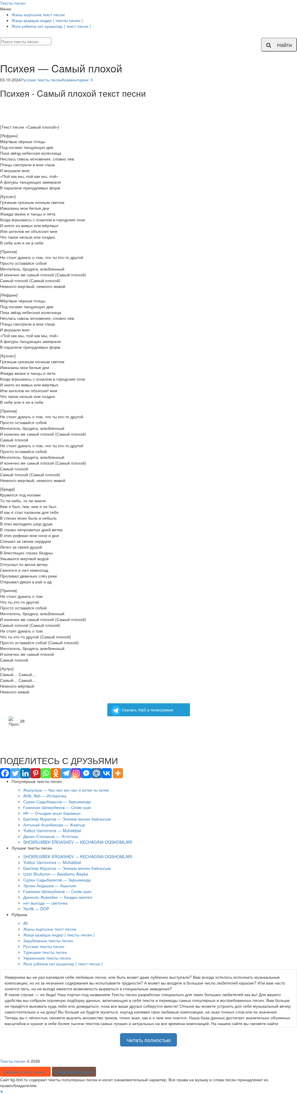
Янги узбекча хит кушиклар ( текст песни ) (51, 26)
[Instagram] (76, 773)
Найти (281, 44)
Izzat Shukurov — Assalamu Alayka (55, 874)
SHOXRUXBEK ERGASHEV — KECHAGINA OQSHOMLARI (77, 842)
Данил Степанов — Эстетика (50, 836)
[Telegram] (66, 773)
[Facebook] (5, 773)
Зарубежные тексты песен (48, 940)
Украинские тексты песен (47, 958)
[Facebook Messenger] (86, 773)
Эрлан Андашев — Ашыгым (49, 885)
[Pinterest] (35, 773)
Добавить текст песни (25, 1072)
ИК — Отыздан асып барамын (52, 813)
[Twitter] (15, 773)
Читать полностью (148, 1040)
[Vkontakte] (107, 773)
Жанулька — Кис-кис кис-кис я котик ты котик (66, 790)
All (25, 923)
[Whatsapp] (46, 773)
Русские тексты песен (41, 80)
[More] (118, 773)
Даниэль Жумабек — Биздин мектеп (57, 897)
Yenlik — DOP (36, 909)
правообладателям (74, 1072)
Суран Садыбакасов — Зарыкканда (57, 801)
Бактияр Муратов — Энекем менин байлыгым (67, 819)
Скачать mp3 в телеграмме (147, 710)
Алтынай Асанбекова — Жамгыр (54, 825)
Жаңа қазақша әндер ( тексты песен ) (47, 20)
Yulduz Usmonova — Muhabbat (52, 830)
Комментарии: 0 (77, 80)
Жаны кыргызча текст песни (38, 14)
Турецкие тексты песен (45, 952)
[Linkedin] (25, 773)
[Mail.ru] (96, 773)
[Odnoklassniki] (56, 773)
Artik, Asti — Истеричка (44, 796)
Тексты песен (13, 3)
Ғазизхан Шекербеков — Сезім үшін (57, 807)
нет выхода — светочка (45, 903)
